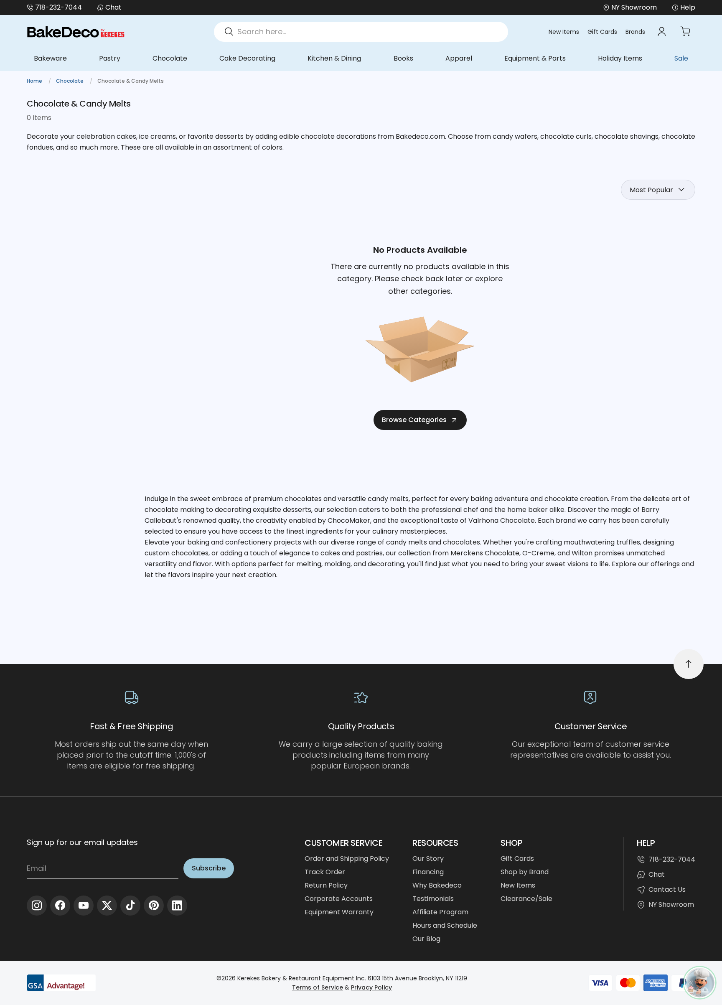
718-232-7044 (58, 7)
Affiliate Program (440, 912)
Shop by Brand (525, 872)
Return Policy (326, 885)
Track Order (325, 872)
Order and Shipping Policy (347, 858)
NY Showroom (671, 904)
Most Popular (651, 190)
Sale (681, 58)
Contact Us (667, 889)
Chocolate (170, 58)
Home (35, 80)
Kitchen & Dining (334, 58)
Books (403, 58)
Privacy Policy (371, 987)
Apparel (458, 58)
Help (687, 7)
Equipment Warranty (339, 912)
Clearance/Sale (526, 898)
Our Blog (426, 939)
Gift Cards (602, 32)
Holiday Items (620, 58)
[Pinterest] (154, 906)
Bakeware (50, 58)
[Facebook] (60, 906)
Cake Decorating (247, 58)
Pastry (109, 58)
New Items (564, 32)
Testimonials (433, 898)
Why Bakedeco (437, 885)
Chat (113, 7)
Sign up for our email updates (82, 842)
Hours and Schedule (444, 925)
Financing (428, 872)
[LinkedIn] (177, 906)
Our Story (428, 858)
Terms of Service (317, 987)
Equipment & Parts (535, 58)
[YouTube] (84, 906)
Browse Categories (414, 420)
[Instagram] (37, 906)
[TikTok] (130, 906)
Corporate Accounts (339, 898)
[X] (107, 906)
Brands (635, 32)
